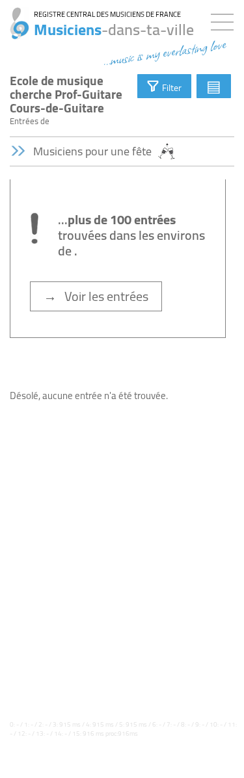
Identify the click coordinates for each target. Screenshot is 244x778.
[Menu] (225, 19)
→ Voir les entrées (96, 296)
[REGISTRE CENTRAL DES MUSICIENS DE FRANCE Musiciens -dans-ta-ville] (14, 16)
